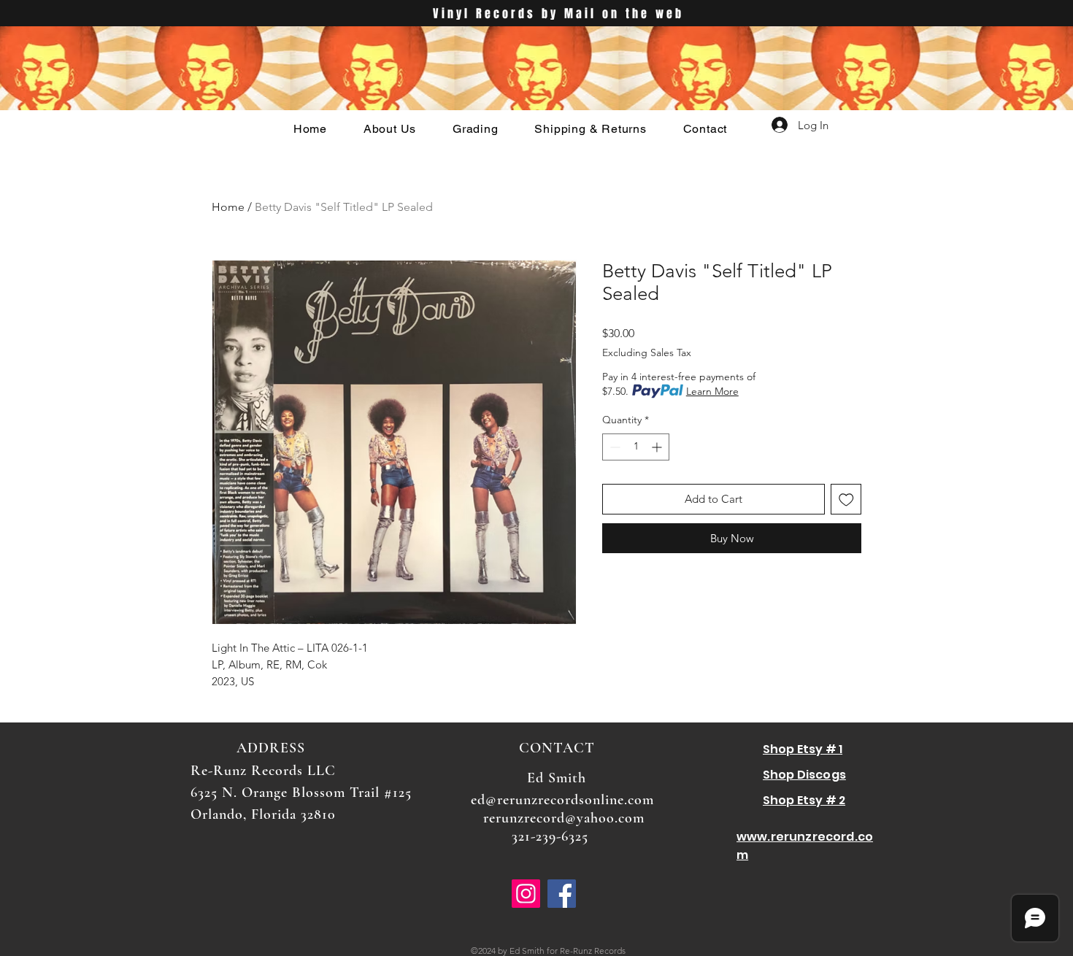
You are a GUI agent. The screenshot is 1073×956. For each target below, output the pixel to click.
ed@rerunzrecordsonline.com (562, 800)
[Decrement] (613, 447)
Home (228, 207)
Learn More (712, 391)
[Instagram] (526, 893)
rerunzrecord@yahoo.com (564, 818)
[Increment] (658, 447)
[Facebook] (561, 893)
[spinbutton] (636, 447)
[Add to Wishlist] (846, 499)
